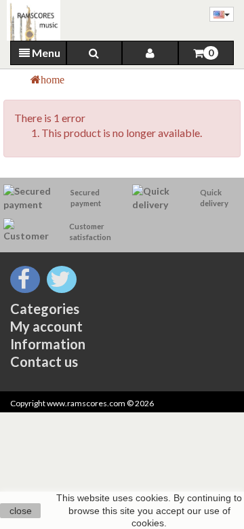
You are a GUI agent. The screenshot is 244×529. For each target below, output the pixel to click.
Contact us (44, 361)
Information (47, 344)
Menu (45, 52)
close (20, 510)
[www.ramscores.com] (30, 20)
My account (46, 326)
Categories (44, 308)
